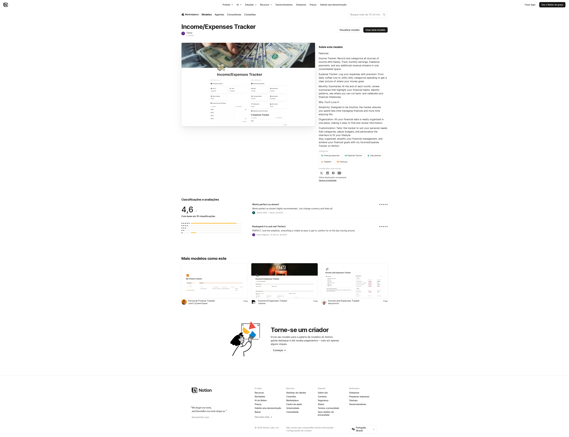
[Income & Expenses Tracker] (284, 280)
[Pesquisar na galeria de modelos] (384, 14)
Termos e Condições (327, 180)
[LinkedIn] (327, 173)
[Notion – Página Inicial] (221, 390)
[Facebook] (333, 173)
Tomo (189, 32)
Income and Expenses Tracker (344, 300)
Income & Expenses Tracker (272, 300)
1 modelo (190, 35)
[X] (321, 173)
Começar (279, 350)
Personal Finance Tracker (201, 300)
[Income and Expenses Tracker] (354, 280)
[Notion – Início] (6, 4)
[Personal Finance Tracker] (214, 280)
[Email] (339, 173)
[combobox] (368, 14)
